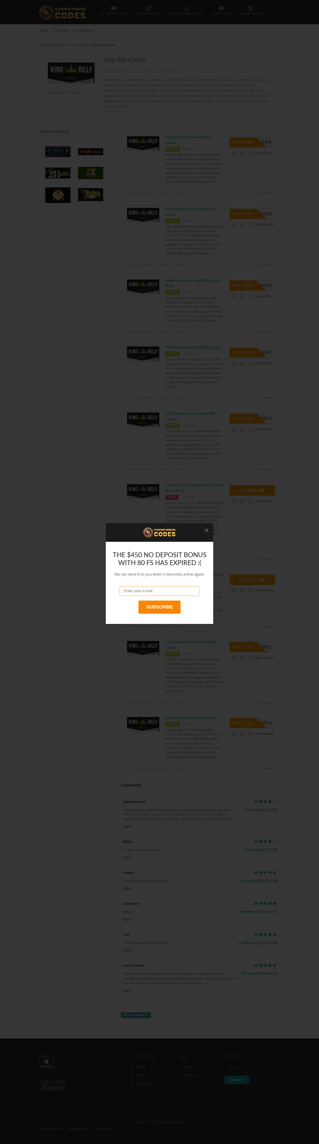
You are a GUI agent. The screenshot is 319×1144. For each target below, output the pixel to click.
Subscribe (159, 606)
